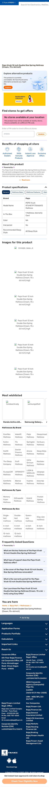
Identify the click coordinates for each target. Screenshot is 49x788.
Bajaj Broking (32, 732)
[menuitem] (10, 3)
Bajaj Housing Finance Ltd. (32, 728)
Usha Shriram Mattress (30, 463)
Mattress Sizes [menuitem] (17, 192)
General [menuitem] (6, 192)
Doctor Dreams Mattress (18, 452)
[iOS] (14, 760)
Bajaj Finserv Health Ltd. (35, 736)
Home (4, 606)
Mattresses (25, 606)
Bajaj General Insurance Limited (34, 714)
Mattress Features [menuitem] (33, 192)
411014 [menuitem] (11, 3)
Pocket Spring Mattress (41, 499)
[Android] (9, 760)
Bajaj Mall (14, 606)
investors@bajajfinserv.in (13, 720)
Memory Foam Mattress (7, 499)
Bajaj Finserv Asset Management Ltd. (34, 742)
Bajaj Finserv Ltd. (33, 706)
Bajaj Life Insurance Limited (35, 719)
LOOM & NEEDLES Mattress (31, 473)
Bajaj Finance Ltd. (34, 710)
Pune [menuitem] (6, 3)
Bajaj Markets (32, 724)
